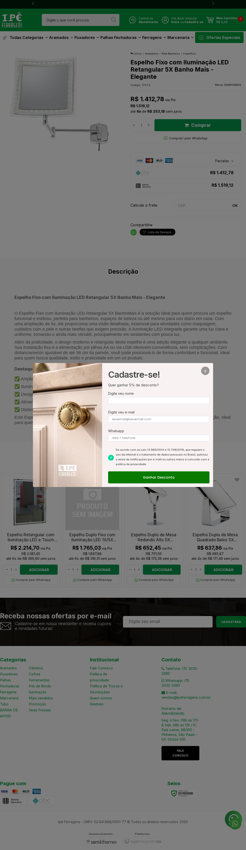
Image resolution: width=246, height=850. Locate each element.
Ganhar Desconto (159, 477)
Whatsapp (116, 431)
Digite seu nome (121, 393)
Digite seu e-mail (121, 412)
